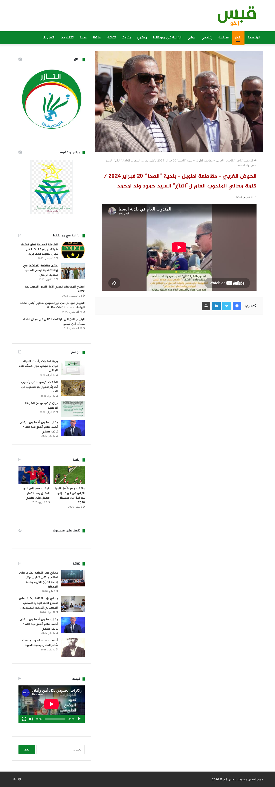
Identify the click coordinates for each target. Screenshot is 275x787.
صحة (83, 38)
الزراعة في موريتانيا (167, 38)
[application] (51, 704)
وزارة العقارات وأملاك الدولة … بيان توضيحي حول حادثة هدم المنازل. (38, 366)
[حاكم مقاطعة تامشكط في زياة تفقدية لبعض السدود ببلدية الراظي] (73, 271)
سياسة (223, 38)
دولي (192, 38)
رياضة (97, 38)
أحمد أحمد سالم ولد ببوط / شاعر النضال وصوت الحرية (40, 643)
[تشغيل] (79, 719)
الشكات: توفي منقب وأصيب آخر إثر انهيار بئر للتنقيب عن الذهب (39, 387)
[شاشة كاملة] (24, 719)
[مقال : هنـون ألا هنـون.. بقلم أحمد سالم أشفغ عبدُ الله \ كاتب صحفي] (73, 428)
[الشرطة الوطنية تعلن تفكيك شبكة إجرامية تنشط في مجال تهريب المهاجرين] (73, 250)
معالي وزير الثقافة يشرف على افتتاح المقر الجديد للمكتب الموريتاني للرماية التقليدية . (38, 603)
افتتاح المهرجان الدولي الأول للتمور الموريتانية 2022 (55, 289)
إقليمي (207, 38)
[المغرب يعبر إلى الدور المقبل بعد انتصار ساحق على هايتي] (34, 475)
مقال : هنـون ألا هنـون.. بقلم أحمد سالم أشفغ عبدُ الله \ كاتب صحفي (39, 427)
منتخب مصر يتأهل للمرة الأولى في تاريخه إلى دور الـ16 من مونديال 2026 (70, 495)
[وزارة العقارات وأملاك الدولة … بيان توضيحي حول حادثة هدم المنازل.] (73, 367)
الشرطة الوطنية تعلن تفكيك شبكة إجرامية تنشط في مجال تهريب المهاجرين (39, 249)
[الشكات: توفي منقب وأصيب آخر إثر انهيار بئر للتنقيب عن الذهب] (73, 388)
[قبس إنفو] (234, 17)
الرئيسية (254, 38)
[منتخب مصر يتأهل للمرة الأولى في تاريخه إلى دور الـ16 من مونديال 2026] (69, 475)
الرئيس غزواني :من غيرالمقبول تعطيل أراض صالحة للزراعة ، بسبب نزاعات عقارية (52, 305)
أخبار (238, 38)
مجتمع (142, 38)
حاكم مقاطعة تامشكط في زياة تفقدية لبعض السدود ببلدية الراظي (40, 270)
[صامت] (31, 719)
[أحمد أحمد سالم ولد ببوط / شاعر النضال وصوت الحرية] (73, 647)
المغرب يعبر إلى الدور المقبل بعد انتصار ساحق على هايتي (36, 493)
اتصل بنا (49, 38)
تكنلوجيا (67, 38)
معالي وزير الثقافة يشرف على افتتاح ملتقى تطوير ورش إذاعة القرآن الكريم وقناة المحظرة (38, 579)
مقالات (126, 38)
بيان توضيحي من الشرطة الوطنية (41, 406)
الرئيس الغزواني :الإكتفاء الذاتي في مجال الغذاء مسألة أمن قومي (54, 322)
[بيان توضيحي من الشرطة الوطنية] (73, 409)
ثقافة (111, 38)
